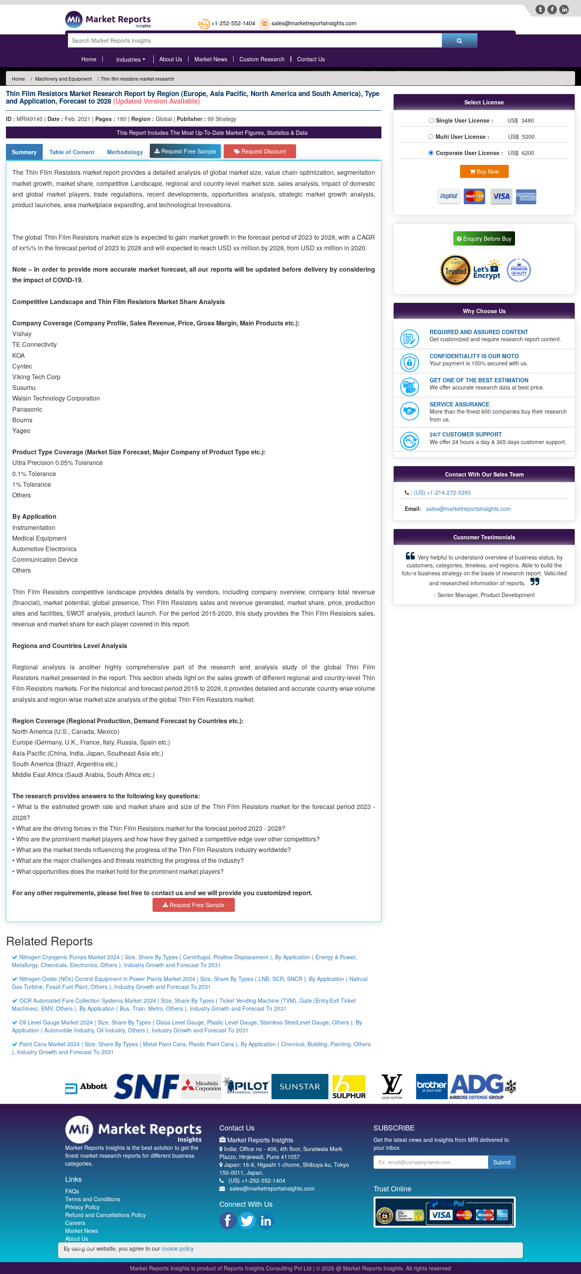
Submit (502, 1162)
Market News (210, 59)
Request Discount (263, 151)
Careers (75, 1223)
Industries (128, 59)
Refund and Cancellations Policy (105, 1215)
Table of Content (71, 152)
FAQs (72, 1191)
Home (88, 59)
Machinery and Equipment (63, 78)
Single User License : (466, 120)
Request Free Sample (188, 151)
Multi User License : (464, 136)
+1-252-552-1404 (233, 23)
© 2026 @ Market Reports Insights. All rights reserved (383, 1268)
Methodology (125, 152)
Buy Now (487, 171)
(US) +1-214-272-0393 (442, 492)
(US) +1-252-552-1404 (256, 1180)
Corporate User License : (470, 153)
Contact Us (311, 59)
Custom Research (262, 59)
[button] (412, 575)
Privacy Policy (82, 1207)
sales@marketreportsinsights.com (314, 23)
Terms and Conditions (92, 1199)
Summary (24, 152)
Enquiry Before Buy (486, 238)
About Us (170, 59)
